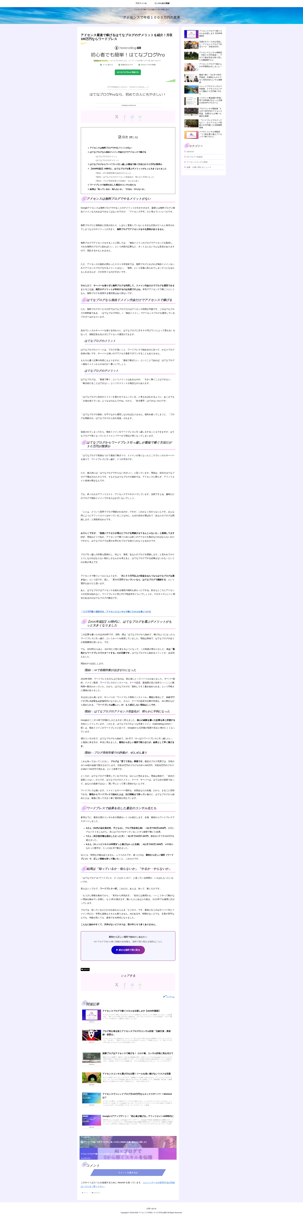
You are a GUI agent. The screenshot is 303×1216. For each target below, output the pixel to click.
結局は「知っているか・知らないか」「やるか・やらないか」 (118, 189)
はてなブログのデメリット (107, 160)
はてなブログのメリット (106, 156)
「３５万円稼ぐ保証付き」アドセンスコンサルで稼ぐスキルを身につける (116, 611)
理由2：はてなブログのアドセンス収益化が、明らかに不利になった (125, 177)
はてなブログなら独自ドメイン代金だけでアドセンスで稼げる (118, 152)
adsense (86, 969)
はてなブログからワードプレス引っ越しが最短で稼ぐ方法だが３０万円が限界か (126, 164)
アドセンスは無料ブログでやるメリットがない (111, 148)
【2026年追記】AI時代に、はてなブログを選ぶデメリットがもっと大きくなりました (128, 169)
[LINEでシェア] (139, 116)
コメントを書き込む (128, 1172)
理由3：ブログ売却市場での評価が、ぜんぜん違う (117, 181)
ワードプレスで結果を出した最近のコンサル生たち (113, 185)
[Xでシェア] (116, 116)
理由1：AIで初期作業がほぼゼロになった (113, 173)
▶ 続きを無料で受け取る (128, 950)
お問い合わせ (151, 1208)
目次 (125, 137)
